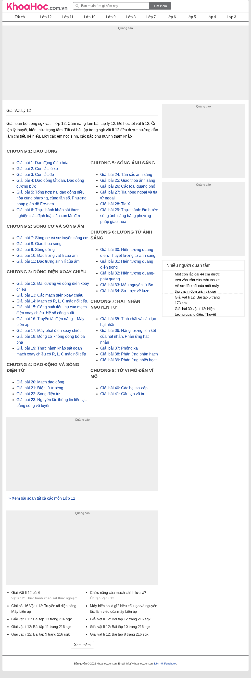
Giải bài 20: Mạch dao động (40, 382)
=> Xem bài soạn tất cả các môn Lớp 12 (40, 498)
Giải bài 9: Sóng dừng (35, 250)
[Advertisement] (125, 65)
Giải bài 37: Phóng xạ (119, 348)
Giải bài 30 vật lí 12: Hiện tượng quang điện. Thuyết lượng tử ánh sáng (195, 312)
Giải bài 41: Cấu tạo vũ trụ (122, 394)
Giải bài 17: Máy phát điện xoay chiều (49, 330)
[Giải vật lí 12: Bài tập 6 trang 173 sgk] (169, 299)
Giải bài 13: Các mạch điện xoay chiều (49, 295)
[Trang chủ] (37, 6)
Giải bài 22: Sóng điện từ (38, 394)
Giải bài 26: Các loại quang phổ (127, 186)
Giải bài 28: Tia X (115, 204)
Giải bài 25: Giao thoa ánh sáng (127, 180)
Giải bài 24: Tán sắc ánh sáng (126, 174)
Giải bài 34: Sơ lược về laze (124, 291)
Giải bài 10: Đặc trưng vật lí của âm (46, 255)
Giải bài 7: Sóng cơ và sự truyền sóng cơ (52, 238)
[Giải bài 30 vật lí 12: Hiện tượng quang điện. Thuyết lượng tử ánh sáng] (169, 311)
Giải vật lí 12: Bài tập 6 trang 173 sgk (197, 300)
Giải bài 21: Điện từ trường (39, 388)
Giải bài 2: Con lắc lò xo (37, 169)
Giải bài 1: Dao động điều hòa (42, 163)
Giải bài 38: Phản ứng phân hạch (129, 354)
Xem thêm (82, 645)
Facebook (170, 663)
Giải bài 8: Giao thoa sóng (39, 244)
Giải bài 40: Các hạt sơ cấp (124, 388)
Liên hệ (158, 663)
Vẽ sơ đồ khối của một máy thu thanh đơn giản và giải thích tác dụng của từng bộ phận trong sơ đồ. (197, 289)
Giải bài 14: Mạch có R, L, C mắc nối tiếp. (52, 301)
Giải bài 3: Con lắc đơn (36, 174)
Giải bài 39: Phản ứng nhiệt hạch (129, 360)
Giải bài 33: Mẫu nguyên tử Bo (126, 285)
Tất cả (20, 17)
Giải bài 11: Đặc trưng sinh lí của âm (47, 261)
